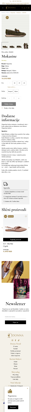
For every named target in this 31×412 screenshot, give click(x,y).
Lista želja (15, 379)
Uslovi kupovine (15, 355)
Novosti (15, 368)
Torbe (15, 366)
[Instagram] (12, 340)
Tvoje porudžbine (15, 377)
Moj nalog (15, 375)
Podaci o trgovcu (15, 353)
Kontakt (15, 349)
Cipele (5, 246)
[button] (3, 8)
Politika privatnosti (15, 351)
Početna (3, 12)
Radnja (3, 91)
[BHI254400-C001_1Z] (16, 28)
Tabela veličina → (12, 87)
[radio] (10, 83)
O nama (15, 346)
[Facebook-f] (15, 340)
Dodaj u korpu (9, 104)
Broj (3, 82)
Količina (4, 98)
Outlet (15, 362)
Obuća (7, 12)
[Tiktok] (19, 340)
